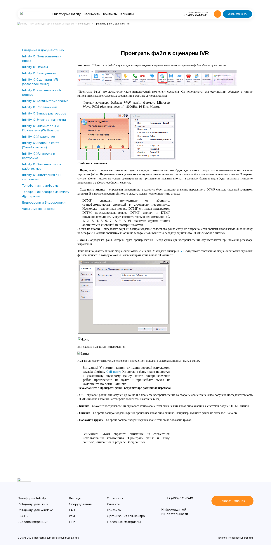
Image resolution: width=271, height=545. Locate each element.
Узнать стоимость (237, 14)
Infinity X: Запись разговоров (44, 113)
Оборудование (80, 504)
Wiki (72, 516)
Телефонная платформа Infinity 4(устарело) (45, 194)
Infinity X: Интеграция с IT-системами (42, 177)
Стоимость (92, 14)
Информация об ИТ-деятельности (174, 511)
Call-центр (113, 371)
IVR (182, 251)
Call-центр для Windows (35, 510)
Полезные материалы (124, 522)
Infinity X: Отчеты (35, 67)
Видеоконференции (33, 522)
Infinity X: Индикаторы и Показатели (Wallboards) (40, 128)
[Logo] (30, 14)
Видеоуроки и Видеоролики (43, 202)
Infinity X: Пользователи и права (41, 58)
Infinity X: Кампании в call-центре (41, 92)
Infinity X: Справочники (39, 107)
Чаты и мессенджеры (38, 209)
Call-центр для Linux (33, 504)
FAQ (72, 510)
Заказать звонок (232, 501)
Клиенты (127, 14)
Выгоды (75, 498)
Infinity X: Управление (38, 137)
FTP (72, 522)
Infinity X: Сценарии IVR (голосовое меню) (40, 81)
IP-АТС (23, 516)
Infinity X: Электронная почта (44, 120)
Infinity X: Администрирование (45, 101)
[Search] (217, 14)
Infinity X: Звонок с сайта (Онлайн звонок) (40, 145)
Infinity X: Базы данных (39, 73)
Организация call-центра (126, 516)
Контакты (110, 14)
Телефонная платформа (40, 186)
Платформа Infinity (66, 14)
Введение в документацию (43, 50)
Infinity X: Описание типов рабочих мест (41, 166)
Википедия (84, 23)
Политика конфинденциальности (235, 537)
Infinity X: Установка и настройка (38, 155)
